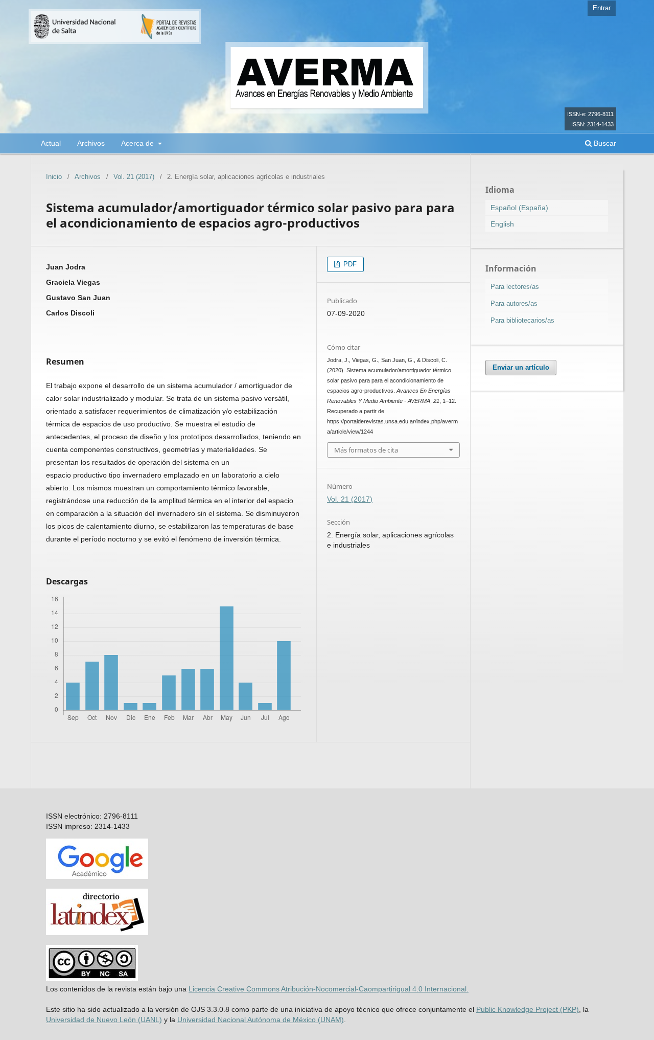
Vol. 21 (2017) (133, 176)
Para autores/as (514, 303)
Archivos (91, 143)
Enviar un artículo (521, 367)
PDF (349, 264)
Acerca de (138, 143)
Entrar (602, 8)
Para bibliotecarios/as (522, 320)
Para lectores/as (515, 286)
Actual (51, 143)
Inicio (54, 176)
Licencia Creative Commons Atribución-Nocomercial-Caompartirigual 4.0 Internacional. (329, 989)
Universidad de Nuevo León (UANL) (104, 1019)
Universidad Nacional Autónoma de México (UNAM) (260, 1019)
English (502, 224)
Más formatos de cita (366, 450)
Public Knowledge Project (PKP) (527, 1009)
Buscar (604, 143)
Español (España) (519, 208)
